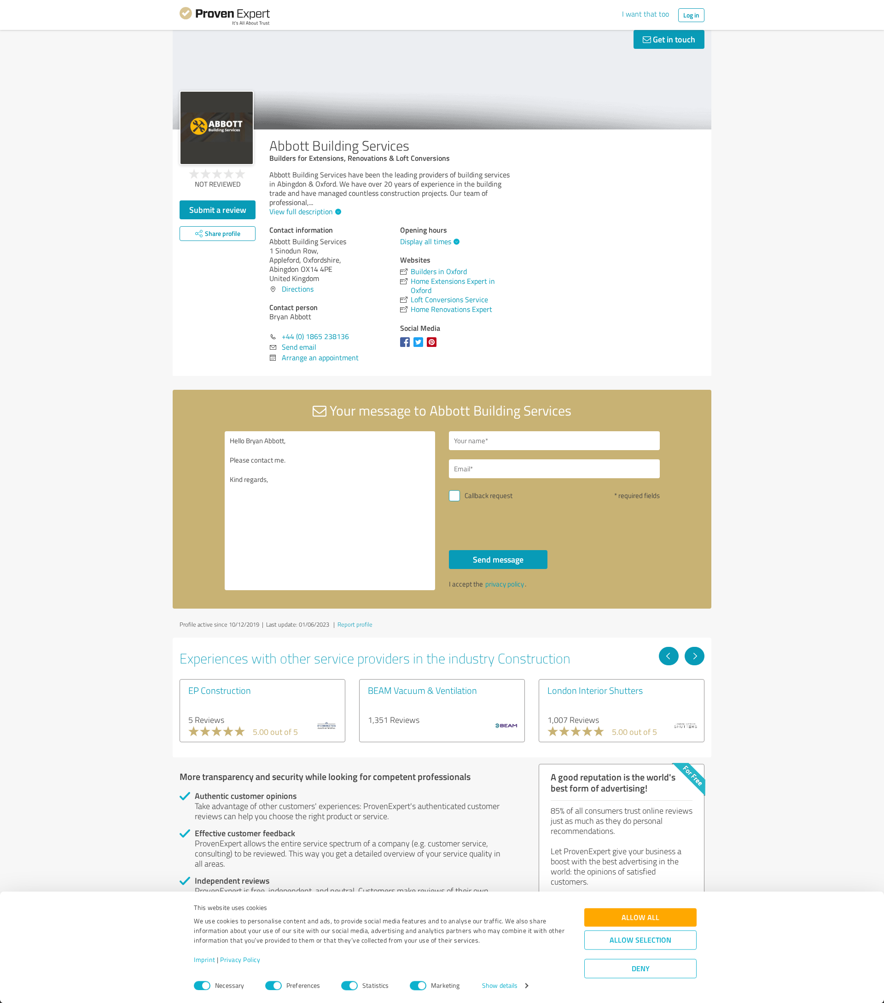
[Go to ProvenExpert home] (225, 17)
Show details (500, 985)
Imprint (204, 960)
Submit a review (217, 210)
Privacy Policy (240, 960)
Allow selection (640, 940)
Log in (691, 15)
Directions (298, 289)
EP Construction (219, 690)
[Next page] (694, 656)
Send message (498, 559)
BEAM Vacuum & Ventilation (422, 690)
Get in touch (673, 39)
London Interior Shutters (595, 690)
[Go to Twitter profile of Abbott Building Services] (420, 346)
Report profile (354, 624)
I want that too (645, 14)
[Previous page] (669, 656)
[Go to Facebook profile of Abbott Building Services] (406, 346)
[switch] (273, 985)
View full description (301, 211)
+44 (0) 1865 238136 (315, 336)
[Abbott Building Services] (216, 128)
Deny (641, 968)
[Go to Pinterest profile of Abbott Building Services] (433, 346)
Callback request (488, 495)
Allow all (640, 917)
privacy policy (504, 584)
